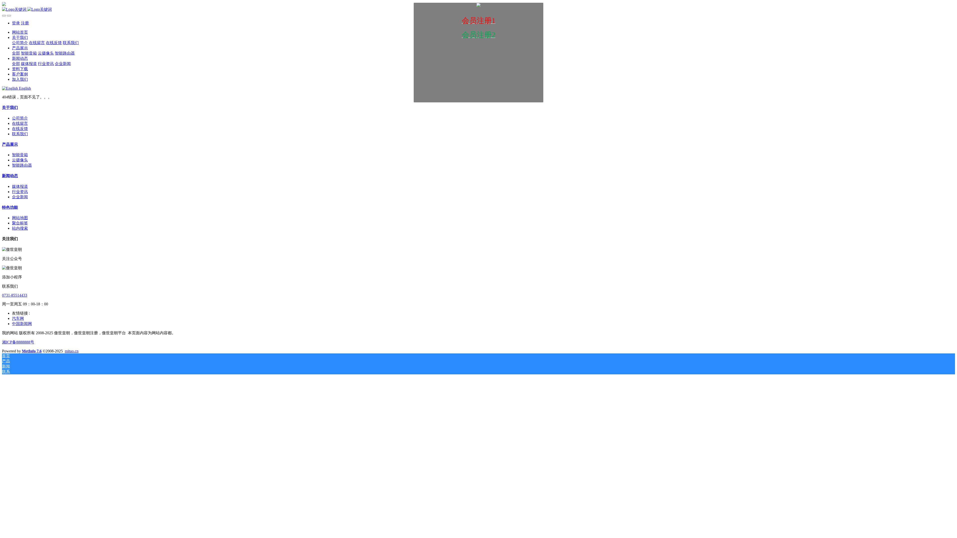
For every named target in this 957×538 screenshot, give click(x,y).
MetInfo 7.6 (32, 351)
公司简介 (20, 118)
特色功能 (10, 207)
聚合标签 (20, 223)
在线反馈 (20, 129)
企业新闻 (20, 197)
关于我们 (10, 107)
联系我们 (20, 134)
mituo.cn (72, 351)
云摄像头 (20, 160)
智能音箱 (20, 155)
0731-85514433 (14, 295)
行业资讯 (20, 192)
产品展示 (10, 144)
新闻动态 (10, 176)
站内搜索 (20, 228)
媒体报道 (20, 186)
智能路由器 (22, 165)
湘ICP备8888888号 (18, 342)
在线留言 (20, 123)
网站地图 (20, 218)
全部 (16, 53)
